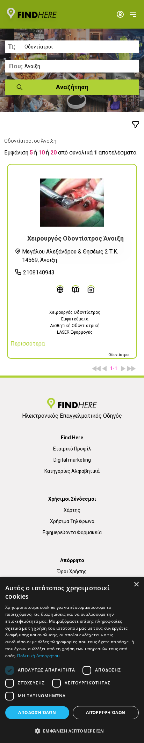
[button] (72, 731)
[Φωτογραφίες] (91, 289)
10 (41, 152)
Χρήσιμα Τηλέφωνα (72, 521)
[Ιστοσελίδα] (60, 289)
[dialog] (72, 660)
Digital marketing (72, 460)
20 (53, 152)
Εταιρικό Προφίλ (72, 449)
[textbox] (72, 46)
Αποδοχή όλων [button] (37, 712)
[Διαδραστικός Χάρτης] (75, 289)
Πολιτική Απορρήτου (38, 656)
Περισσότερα (27, 343)
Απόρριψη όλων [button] (105, 712)
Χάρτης (72, 510)
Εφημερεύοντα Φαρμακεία (72, 532)
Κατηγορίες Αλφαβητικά (72, 471)
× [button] (136, 584)
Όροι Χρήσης (72, 571)
